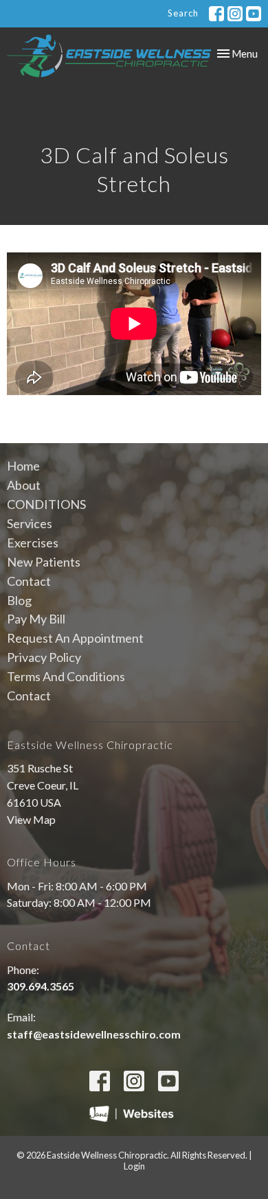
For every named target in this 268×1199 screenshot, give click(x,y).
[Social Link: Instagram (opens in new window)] (235, 13)
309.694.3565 (40, 986)
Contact (29, 581)
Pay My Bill (36, 618)
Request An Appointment (75, 637)
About (24, 484)
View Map (31, 819)
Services (29, 523)
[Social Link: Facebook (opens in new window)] (216, 13)
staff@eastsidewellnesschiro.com (94, 1034)
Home (23, 465)
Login (134, 1166)
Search (183, 13)
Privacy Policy (44, 657)
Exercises (32, 542)
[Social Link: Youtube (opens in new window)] (253, 13)
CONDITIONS (46, 504)
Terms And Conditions (66, 676)
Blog (19, 600)
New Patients (43, 561)
